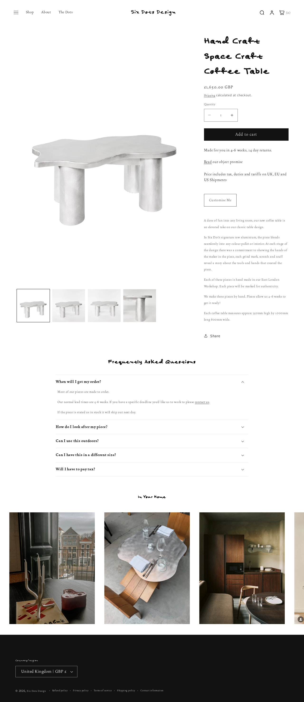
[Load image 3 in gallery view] (104, 305)
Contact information (152, 690)
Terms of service (103, 690)
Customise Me (220, 200)
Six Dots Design (36, 690)
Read (208, 162)
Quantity (209, 104)
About (46, 12)
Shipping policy (126, 690)
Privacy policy (80, 690)
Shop (30, 12)
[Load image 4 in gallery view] (139, 305)
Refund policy (60, 690)
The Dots (66, 12)
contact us (202, 402)
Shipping (209, 95)
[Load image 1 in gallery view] (33, 305)
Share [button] (215, 335)
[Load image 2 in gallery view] (68, 305)
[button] (152, 382)
